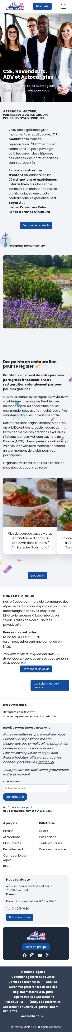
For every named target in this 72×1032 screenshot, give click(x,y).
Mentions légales (33, 972)
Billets (43, 831)
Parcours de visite (52, 849)
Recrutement (13, 849)
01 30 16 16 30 (20, 909)
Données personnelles (24, 982)
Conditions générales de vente (33, 977)
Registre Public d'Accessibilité (33, 997)
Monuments (12, 843)
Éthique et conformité (45, 1002)
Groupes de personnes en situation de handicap (31, 716)
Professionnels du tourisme (19, 711)
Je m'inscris (15, 796)
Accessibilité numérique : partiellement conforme (31, 1009)
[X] (48, 955)
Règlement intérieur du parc (33, 992)
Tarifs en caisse (50, 843)
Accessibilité (30, 1016)
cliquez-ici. (46, 762)
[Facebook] (24, 955)
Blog (6, 866)
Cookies (51, 982)
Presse (8, 831)
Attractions (11, 837)
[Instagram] (32, 955)
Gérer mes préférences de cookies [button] (33, 987)
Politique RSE (14, 1002)
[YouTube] (40, 955)
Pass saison (47, 837)
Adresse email (12, 781)
